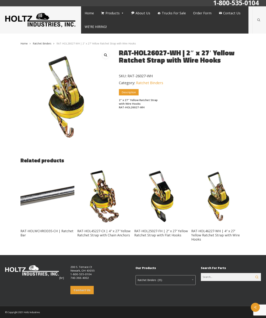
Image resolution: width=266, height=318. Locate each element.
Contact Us (231, 13)
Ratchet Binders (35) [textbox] (150, 280)
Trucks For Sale (174, 13)
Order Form (202, 13)
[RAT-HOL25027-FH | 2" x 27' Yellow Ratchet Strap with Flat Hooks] (161, 196)
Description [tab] (129, 92)
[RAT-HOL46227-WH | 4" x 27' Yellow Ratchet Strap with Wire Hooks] (218, 196)
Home (89, 13)
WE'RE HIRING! (96, 26)
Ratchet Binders (42, 43)
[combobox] (166, 280)
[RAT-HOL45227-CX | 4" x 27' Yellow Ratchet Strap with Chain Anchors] (104, 196)
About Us (143, 13)
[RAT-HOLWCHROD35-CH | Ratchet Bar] (47, 196)
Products (112, 13)
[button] (105, 55)
